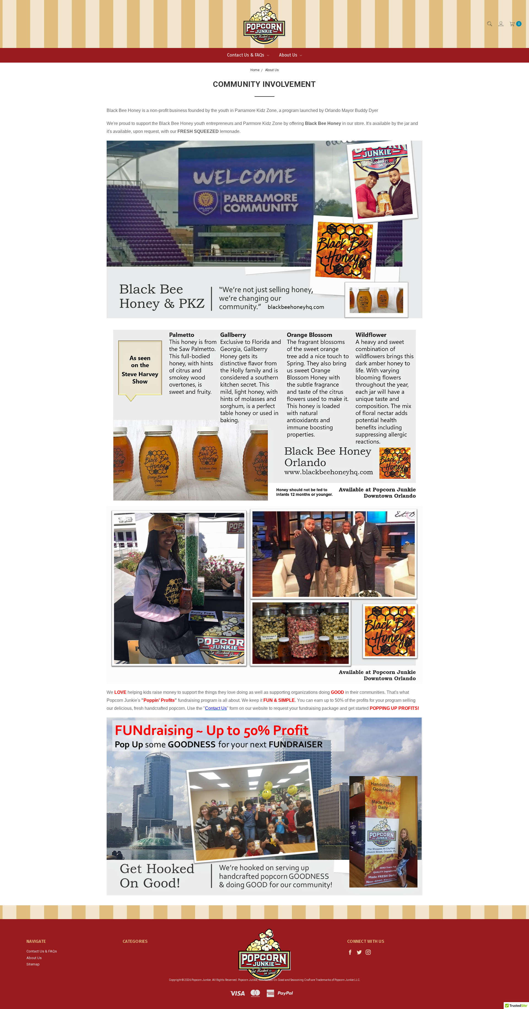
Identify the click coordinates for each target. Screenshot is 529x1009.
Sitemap (33, 964)
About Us (288, 55)
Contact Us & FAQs (246, 55)
